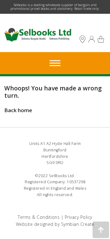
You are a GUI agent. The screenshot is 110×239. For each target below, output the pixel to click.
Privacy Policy (78, 217)
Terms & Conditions (39, 217)
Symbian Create (77, 224)
